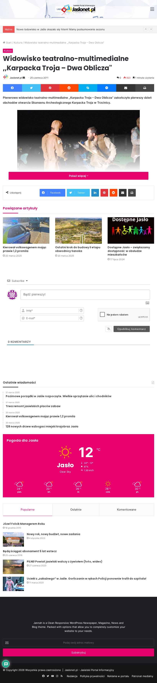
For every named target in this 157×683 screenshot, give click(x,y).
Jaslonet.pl (16, 77)
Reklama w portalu (118, 676)
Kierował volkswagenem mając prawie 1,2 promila (24, 249)
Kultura (18, 42)
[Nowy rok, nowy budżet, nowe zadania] (13, 539)
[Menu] (152, 10)
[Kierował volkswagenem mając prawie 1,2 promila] (26, 230)
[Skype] (87, 88)
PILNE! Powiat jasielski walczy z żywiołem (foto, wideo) (64, 561)
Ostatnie (76, 509)
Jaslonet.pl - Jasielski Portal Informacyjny (89, 670)
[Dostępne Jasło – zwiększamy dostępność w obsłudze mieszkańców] (131, 230)
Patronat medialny (142, 676)
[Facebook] (12, 88)
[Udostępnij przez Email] (125, 88)
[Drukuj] (144, 88)
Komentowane (126, 509)
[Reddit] (69, 88)
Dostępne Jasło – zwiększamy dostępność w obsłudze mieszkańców (129, 251)
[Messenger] (106, 88)
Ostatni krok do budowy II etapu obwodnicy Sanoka (77, 249)
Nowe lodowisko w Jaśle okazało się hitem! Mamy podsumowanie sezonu (60, 29)
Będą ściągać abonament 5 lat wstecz (30, 551)
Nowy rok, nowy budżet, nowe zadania (53, 534)
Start (8, 42)
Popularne (28, 509)
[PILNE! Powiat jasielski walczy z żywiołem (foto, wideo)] (13, 567)
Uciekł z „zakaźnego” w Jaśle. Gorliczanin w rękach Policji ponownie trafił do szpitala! (86, 579)
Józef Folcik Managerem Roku (24, 524)
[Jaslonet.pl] (78, 9)
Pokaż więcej (78, 175)
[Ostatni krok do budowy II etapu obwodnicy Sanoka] (78, 230)
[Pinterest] (50, 88)
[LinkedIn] (95, 193)
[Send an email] (24, 77)
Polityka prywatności (92, 676)
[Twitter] (31, 88)
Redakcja (72, 676)
